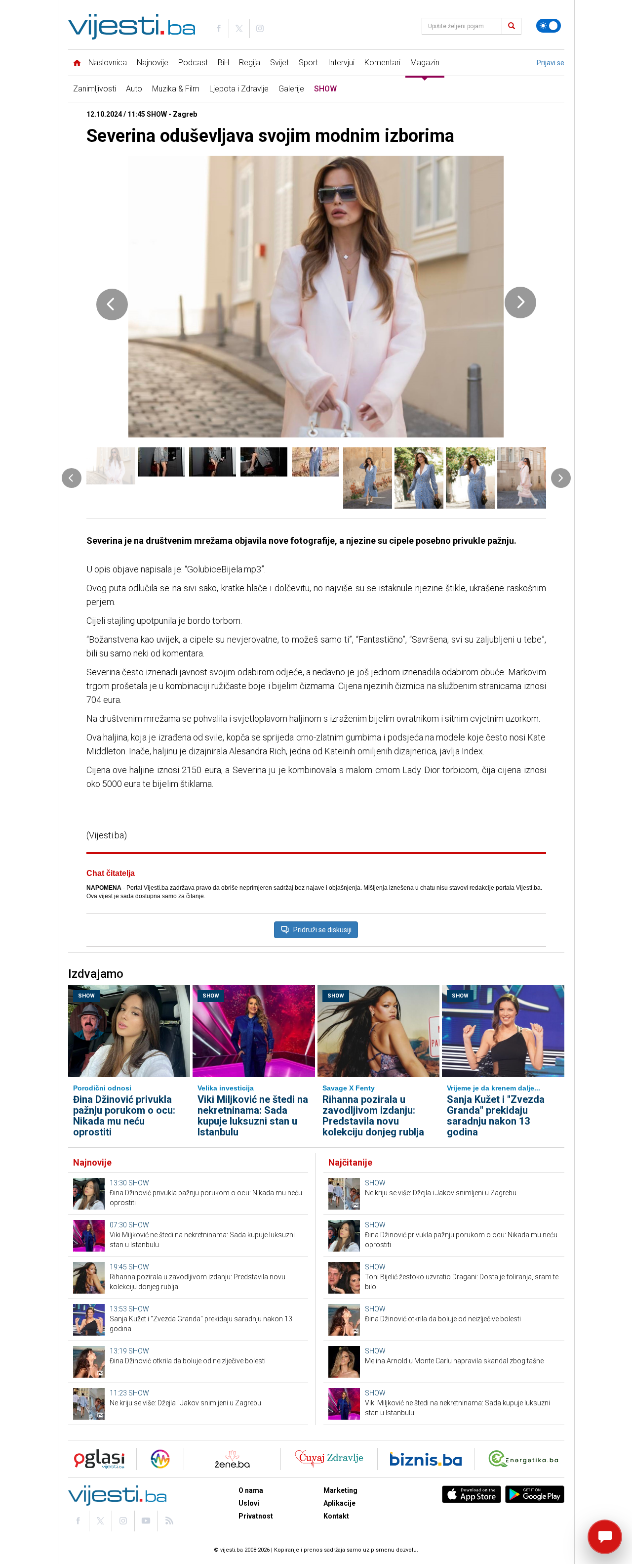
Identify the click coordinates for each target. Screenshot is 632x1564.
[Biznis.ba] (426, 1459)
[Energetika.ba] (525, 1459)
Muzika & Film (175, 88)
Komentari (382, 62)
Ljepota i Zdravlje (239, 88)
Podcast (193, 62)
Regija (249, 62)
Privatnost (255, 1516)
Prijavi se (550, 63)
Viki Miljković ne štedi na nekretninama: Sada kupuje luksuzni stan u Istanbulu (253, 1115)
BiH (223, 62)
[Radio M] (96, 1459)
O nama (250, 1490)
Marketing (340, 1490)
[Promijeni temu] (548, 26)
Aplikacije (339, 1503)
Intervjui (341, 62)
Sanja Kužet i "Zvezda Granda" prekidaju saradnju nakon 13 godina (496, 1115)
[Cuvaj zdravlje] (329, 1459)
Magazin (424, 62)
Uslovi (248, 1503)
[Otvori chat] (605, 1537)
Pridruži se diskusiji (322, 930)
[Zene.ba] (232, 1459)
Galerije (291, 88)
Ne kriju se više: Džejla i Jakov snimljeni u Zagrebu (185, 1403)
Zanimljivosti (94, 88)
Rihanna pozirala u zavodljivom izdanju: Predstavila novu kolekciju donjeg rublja (373, 1115)
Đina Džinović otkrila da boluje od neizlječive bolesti (188, 1361)
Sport (308, 62)
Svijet (279, 62)
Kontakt (336, 1516)
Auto (134, 88)
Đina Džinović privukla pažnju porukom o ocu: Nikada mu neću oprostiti (124, 1115)
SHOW (325, 88)
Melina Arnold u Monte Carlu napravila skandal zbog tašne (454, 1361)
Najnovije (152, 62)
